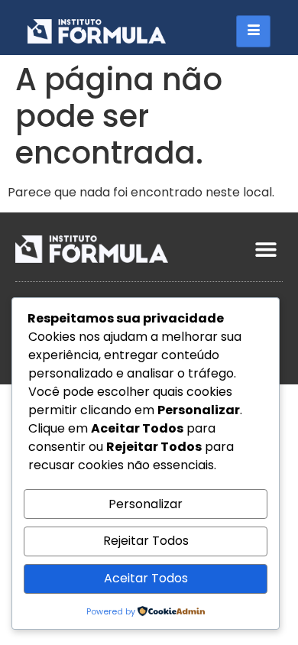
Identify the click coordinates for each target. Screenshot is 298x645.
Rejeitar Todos (146, 540)
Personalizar (146, 504)
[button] (265, 249)
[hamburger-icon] (253, 31)
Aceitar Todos (146, 578)
